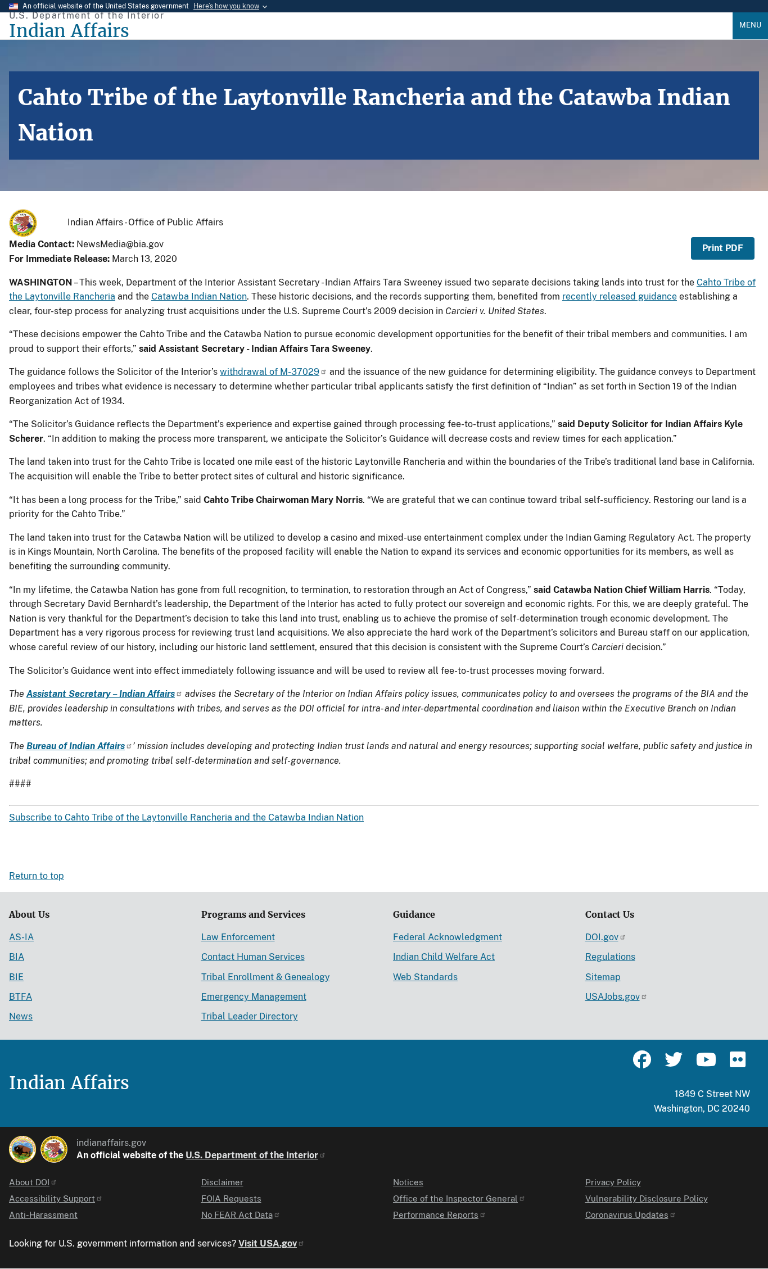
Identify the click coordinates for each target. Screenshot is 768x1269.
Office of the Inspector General (455, 1198)
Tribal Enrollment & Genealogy (265, 977)
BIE (16, 977)
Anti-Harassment (43, 1215)
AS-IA (21, 937)
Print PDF (722, 248)
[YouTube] (705, 1064)
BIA (16, 956)
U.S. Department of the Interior (252, 1155)
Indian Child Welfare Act (444, 956)
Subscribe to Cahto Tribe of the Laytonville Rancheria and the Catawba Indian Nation (186, 817)
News (21, 1016)
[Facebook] (642, 1064)
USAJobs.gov (612, 996)
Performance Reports (435, 1215)
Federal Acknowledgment (447, 937)
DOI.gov (601, 937)
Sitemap (603, 977)
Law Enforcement (238, 937)
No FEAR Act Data (237, 1215)
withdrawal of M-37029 (269, 371)
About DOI (29, 1182)
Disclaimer (222, 1182)
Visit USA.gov (267, 1243)
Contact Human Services (253, 956)
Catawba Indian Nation (199, 296)
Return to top (36, 876)
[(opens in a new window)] (22, 1149)
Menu (750, 25)
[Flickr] (736, 1064)
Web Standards (425, 977)
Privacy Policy (613, 1182)
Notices (408, 1182)
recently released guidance (619, 296)
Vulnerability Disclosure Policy (646, 1198)
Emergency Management (253, 996)
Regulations (610, 956)
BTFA (20, 996)
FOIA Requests (231, 1198)
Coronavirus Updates (626, 1215)
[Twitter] (673, 1064)
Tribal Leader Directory (249, 1016)
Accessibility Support (52, 1198)
